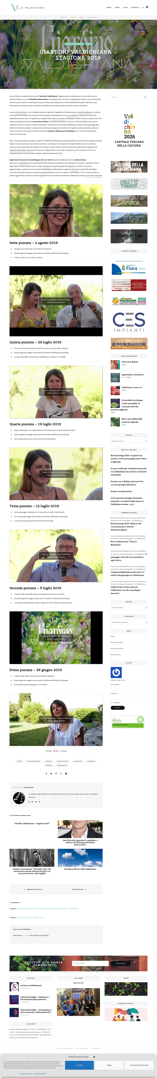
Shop (117, 7)
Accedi (113, 636)
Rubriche (73, 17)
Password (114, 693)
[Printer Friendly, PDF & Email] (56, 751)
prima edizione (21, 112)
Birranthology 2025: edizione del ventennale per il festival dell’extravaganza (126, 526)
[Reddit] (66, 773)
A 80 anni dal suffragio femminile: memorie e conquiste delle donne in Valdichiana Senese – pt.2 (127, 501)
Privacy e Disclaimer (26, 1074)
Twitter (36, 802)
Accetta (79, 1065)
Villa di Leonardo (58, 118)
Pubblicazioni (92, 17)
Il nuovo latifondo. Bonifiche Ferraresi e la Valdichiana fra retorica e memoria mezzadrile (129, 471)
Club (125, 7)
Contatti (135, 7)
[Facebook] (46, 773)
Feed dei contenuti (117, 642)
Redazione (73, 65)
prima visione (78, 761)
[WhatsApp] (61, 773)
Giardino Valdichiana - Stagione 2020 (30, 917)
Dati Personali (81, 1048)
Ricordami (116, 702)
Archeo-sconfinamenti (121, 491)
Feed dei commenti (117, 648)
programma (91, 761)
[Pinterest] (56, 773)
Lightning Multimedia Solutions (21, 150)
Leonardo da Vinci (62, 761)
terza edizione (72, 115)
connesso (25, 935)
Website (29, 802)
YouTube (46, 166)
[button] (94, 1057)
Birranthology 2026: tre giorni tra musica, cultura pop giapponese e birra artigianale (128, 458)
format (19, 761)
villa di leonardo (62, 765)
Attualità (63, 17)
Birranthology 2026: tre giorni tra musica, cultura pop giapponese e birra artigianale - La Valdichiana (128, 519)
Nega (109, 1065)
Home (108, 7)
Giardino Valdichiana (74, 44)
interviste (48, 761)
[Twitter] (51, 773)
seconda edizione (85, 112)
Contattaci (95, 1048)
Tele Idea (74, 169)
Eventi (82, 17)
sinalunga (48, 765)
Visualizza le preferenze (139, 1065)
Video (89, 44)
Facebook (39, 802)
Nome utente (115, 684)
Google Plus (32, 802)
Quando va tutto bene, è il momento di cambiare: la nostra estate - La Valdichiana (47, 908)
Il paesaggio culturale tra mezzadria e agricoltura (129, 557)
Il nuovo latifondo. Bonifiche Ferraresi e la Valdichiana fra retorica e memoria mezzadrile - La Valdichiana (128, 537)
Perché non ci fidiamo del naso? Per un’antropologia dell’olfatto (127, 483)
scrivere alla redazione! (93, 175)
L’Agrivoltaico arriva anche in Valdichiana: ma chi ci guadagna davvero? (125, 590)
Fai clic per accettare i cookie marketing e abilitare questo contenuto (56, 210)
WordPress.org (115, 654)
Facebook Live (23, 163)
